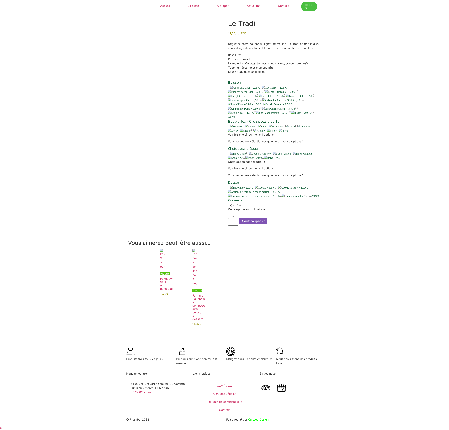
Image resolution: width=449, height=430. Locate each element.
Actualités (253, 6)
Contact (283, 6)
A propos (223, 6)
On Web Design (258, 419)
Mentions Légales (224, 393)
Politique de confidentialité (224, 402)
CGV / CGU (224, 385)
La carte (193, 6)
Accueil (165, 6)
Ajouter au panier (253, 221)
